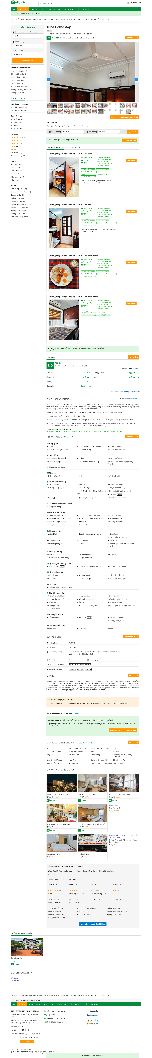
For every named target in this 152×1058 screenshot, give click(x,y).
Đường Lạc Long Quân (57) (21, 90)
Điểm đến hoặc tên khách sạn (26, 32)
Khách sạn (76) (16, 164)
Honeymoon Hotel (53, 854)
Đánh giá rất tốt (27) (18, 80)
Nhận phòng (19, 42)
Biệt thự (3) (15, 174)
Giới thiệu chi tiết (26, 1041)
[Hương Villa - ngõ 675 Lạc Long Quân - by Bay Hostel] (124, 837)
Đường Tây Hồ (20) (18, 201)
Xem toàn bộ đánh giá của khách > (126, 391)
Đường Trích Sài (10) (18, 210)
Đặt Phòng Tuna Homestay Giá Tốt (124, 117)
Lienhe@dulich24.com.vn (55, 1018)
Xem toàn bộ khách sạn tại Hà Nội (28, 13)
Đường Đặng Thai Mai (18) (20, 204)
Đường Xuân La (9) (18, 214)
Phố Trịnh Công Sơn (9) (19, 217)
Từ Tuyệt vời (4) (16, 119)
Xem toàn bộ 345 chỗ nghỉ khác (93, 924)
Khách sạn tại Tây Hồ (63, 19)
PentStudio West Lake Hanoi (119, 794)
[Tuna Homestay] (27, 955)
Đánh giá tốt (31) (17, 83)
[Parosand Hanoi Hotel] (92, 791)
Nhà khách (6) (16, 180)
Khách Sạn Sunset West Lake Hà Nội (92, 824)
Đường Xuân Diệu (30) (19, 198)
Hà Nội (24, 9)
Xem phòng (133, 357)
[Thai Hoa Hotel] (92, 851)
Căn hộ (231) (15, 168)
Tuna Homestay (17, 958)
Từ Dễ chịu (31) (16, 128)
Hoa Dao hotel (114, 808)
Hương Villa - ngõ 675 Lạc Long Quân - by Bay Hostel (123, 841)
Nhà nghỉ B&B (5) (17, 177)
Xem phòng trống (131, 636)
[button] (138, 78)
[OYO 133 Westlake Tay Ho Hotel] (62, 821)
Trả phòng (19, 50)
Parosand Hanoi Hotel (87, 794)
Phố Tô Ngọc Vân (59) (19, 86)
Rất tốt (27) (73, 885)
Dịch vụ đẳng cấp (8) (18, 74)
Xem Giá (134, 132)
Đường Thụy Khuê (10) (19, 207)
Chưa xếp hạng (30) (18, 153)
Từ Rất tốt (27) (16, 122)
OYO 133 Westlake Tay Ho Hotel (59, 824)
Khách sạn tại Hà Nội (46, 19)
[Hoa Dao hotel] (115, 805)
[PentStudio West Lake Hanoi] (124, 791)
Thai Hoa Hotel (84, 854)
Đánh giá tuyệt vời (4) (19, 77)
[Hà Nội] (14, 978)
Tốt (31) (93, 885)
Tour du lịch (39, 9)
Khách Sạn (56, 9)
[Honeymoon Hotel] (62, 851)
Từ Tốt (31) (15, 125)
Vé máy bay (71, 9)
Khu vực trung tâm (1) (19, 71)
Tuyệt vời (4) (52, 885)
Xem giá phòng (132, 37)
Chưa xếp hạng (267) (18, 156)
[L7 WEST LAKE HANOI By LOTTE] (62, 791)
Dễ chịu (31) (116, 885)
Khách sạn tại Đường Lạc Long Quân (85, 19)
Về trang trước (92, 1004)
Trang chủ (14, 19)
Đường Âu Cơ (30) (17, 93)
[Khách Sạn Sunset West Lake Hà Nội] (92, 821)
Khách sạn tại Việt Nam (28, 19)
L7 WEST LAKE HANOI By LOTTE (58, 794)
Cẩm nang (85, 9)
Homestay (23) (16, 171)
